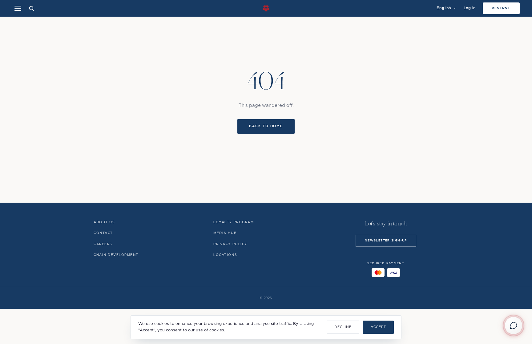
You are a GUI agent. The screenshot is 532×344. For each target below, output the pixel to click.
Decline (342, 327)
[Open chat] (513, 325)
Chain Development (116, 255)
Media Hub (224, 233)
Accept (378, 327)
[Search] (31, 8)
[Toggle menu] (17, 8)
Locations (225, 255)
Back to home (266, 126)
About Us (104, 222)
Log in (470, 8)
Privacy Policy (230, 244)
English (444, 8)
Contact (103, 233)
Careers (103, 244)
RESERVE (501, 8)
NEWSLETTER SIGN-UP (386, 240)
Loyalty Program (233, 222)
